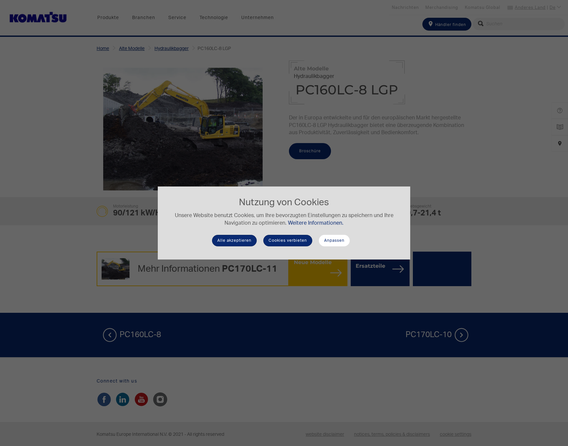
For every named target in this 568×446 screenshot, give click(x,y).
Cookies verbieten (288, 240)
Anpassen (334, 240)
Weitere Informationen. (315, 223)
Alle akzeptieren (234, 240)
